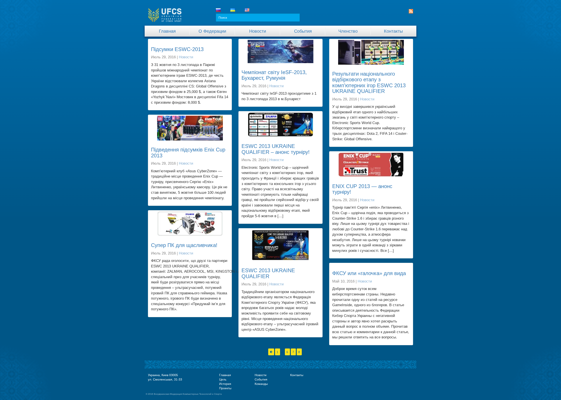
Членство (348, 31)
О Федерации (212, 31)
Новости (257, 31)
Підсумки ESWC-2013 (177, 49)
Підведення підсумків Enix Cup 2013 (188, 152)
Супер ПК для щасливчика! (184, 245)
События (303, 31)
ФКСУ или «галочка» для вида (369, 273)
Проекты (225, 388)
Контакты (393, 31)
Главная (167, 31)
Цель (222, 379)
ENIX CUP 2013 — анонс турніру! (362, 189)
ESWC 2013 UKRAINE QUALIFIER (268, 273)
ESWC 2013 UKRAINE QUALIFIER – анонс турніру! (275, 149)
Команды (261, 384)
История (225, 384)
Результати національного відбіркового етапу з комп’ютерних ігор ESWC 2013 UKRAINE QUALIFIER (369, 82)
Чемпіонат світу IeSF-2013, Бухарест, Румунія (274, 75)
